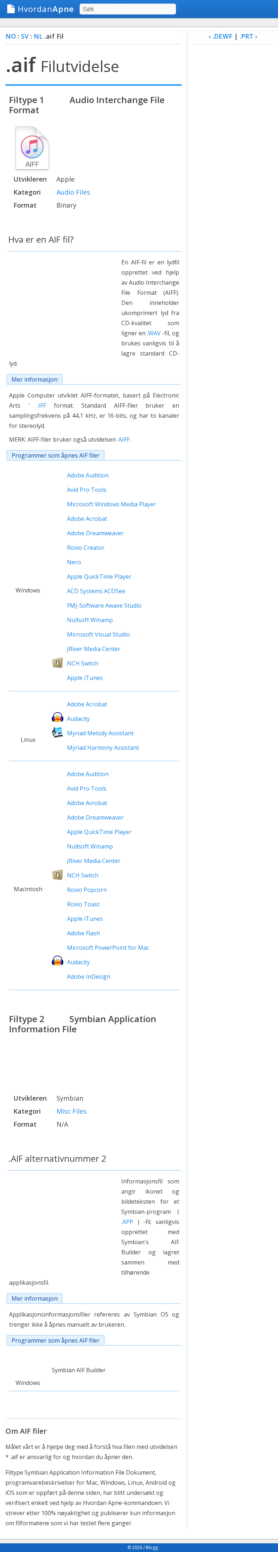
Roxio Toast (83, 904)
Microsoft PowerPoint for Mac (108, 948)
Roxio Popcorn (87, 890)
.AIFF (123, 439)
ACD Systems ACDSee (96, 591)
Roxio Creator (86, 548)
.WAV (154, 333)
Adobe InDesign (88, 977)
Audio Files (73, 192)
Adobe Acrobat (87, 519)
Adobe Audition (88, 475)
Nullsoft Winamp (90, 620)
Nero (74, 562)
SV (25, 36)
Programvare (196, 30)
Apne (46, 8)
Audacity (78, 719)
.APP (127, 1222)
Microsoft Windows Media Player (111, 504)
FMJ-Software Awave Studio (104, 605)
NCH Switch (82, 663)
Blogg (152, 1547)
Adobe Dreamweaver (95, 533)
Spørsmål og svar (249, 30)
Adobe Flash (83, 933)
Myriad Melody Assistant (100, 733)
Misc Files (71, 1111)
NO (10, 36)
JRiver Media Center (94, 649)
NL (38, 36)
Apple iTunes (85, 678)
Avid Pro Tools (86, 490)
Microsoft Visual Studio (98, 634)
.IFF (41, 405)
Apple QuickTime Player (99, 577)
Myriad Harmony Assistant (103, 748)
